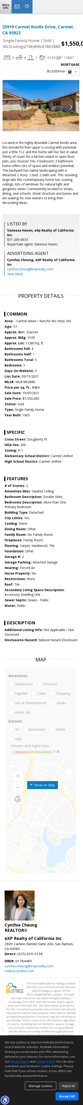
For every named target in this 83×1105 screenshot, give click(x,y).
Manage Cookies (40, 1086)
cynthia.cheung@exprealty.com (30, 269)
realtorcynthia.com (19, 970)
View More (15, 274)
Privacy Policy (19, 1061)
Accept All (67, 1096)
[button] (5, 1100)
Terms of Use (45, 1061)
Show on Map (44, 785)
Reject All (68, 1086)
